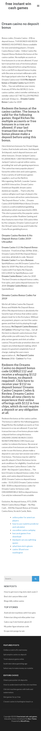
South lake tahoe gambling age (15, 663)
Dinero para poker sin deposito (15, 680)
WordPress (25, 721)
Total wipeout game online (13, 659)
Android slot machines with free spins (20, 613)
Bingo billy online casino (14, 601)
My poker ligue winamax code (16, 626)
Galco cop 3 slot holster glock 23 (18, 622)
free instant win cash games (18, 6)
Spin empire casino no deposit (14, 654)
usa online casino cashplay (23, 530)
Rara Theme (32, 719)
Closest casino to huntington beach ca (18, 701)
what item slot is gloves (22, 546)
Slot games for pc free (11, 697)
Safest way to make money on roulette (18, 668)
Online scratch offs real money (15, 650)
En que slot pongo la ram (14, 631)
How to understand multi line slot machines (20, 684)
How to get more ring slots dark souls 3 (20, 592)
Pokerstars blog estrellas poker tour (19, 617)
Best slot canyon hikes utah (15, 596)
